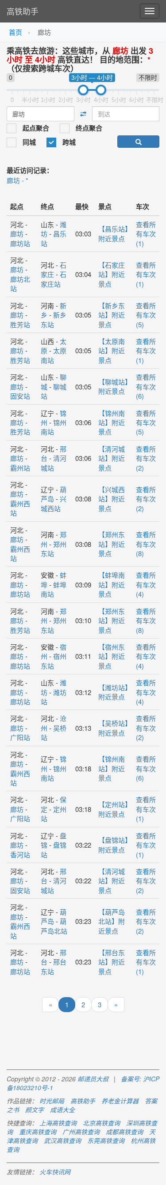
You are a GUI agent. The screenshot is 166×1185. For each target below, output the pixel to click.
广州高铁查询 (81, 1131)
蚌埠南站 (53, 589)
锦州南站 (53, 427)
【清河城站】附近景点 (111, 458)
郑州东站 (53, 548)
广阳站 (20, 737)
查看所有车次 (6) (146, 386)
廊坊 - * (17, 180)
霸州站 (20, 467)
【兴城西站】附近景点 (111, 499)
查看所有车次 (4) (146, 584)
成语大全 (62, 1109)
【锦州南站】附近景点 (111, 422)
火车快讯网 (54, 1171)
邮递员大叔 (92, 1078)
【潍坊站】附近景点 (113, 692)
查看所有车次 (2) (146, 458)
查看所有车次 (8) (146, 544)
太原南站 (53, 355)
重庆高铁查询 (37, 1131)
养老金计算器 (120, 1100)
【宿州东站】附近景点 (111, 656)
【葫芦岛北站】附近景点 (111, 921)
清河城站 (53, 462)
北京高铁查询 (101, 1122)
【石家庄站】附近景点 (111, 274)
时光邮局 (51, 1100)
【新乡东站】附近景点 (111, 315)
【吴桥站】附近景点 (113, 727)
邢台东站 (53, 966)
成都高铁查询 (124, 1131)
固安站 (20, 395)
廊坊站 (20, 243)
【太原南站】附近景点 (111, 350)
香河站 (20, 854)
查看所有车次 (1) (146, 234)
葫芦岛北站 (54, 925)
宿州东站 (53, 660)
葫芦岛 (53, 494)
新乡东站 (53, 319)
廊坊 (16, 233)
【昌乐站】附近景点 (113, 233)
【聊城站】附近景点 (113, 386)
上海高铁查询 (58, 1122)
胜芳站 (20, 324)
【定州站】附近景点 (113, 809)
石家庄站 (53, 278)
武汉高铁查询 (62, 1140)
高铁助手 (23, 11)
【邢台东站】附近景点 (111, 962)
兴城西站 (53, 503)
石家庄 (53, 269)
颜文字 (34, 1109)
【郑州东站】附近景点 (111, 544)
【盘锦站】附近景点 (113, 844)
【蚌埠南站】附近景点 (111, 584)
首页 (15, 32)
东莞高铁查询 (105, 1140)
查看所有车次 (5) (146, 315)
